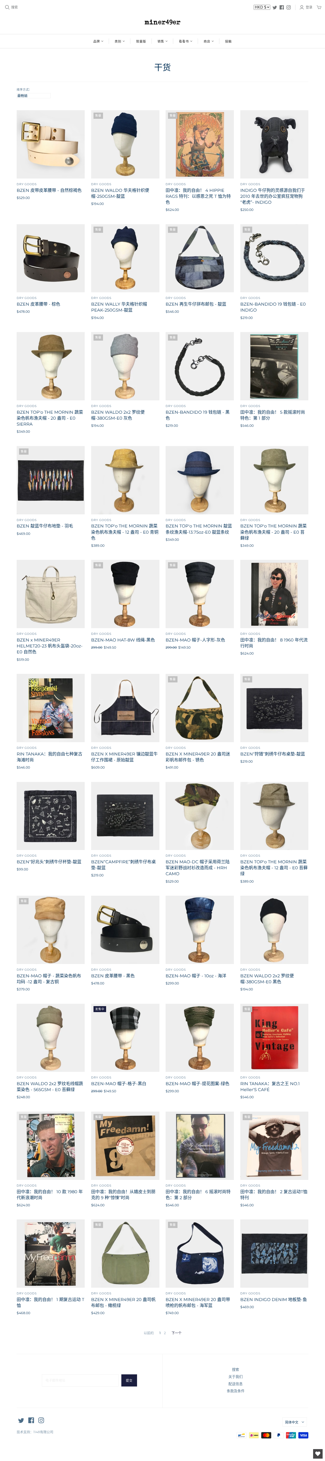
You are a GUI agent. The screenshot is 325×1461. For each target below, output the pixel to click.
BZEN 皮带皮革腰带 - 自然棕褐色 (49, 190)
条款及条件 (236, 1391)
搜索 (14, 7)
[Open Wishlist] (318, 1454)
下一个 (177, 1333)
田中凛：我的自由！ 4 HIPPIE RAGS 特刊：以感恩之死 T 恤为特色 (198, 196)
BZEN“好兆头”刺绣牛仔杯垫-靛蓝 (49, 862)
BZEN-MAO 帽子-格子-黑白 (118, 1083)
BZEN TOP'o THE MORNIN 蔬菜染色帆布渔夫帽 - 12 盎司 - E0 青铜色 (124, 532)
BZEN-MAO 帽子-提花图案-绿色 (197, 1083)
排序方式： (24, 89)
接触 (228, 41)
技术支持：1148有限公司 (35, 1432)
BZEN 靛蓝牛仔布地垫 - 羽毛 (45, 526)
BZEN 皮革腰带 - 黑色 (113, 976)
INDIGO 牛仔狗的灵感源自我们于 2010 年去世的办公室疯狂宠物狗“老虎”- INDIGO (272, 196)
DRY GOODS (27, 184)
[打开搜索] (7, 7)
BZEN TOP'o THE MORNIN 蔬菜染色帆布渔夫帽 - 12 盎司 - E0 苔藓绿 (274, 867)
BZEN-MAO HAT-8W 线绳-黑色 (123, 640)
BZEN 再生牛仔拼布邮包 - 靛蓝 (196, 304)
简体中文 (291, 1422)
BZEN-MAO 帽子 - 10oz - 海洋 (196, 976)
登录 (309, 7)
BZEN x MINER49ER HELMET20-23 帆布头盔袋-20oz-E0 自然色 (50, 646)
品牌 (96, 41)
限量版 (141, 41)
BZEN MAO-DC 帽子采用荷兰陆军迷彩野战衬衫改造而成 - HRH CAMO (198, 867)
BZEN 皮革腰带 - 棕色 (38, 304)
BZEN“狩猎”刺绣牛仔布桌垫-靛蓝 (272, 754)
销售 (161, 41)
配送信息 (235, 1383)
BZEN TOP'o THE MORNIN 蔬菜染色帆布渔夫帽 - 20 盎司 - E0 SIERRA (50, 418)
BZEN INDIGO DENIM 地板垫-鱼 (273, 1299)
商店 (207, 41)
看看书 (184, 41)
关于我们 (235, 1376)
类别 (118, 41)
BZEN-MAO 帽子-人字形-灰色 (195, 640)
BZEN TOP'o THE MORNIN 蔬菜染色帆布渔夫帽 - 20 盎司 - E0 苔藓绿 (273, 532)
